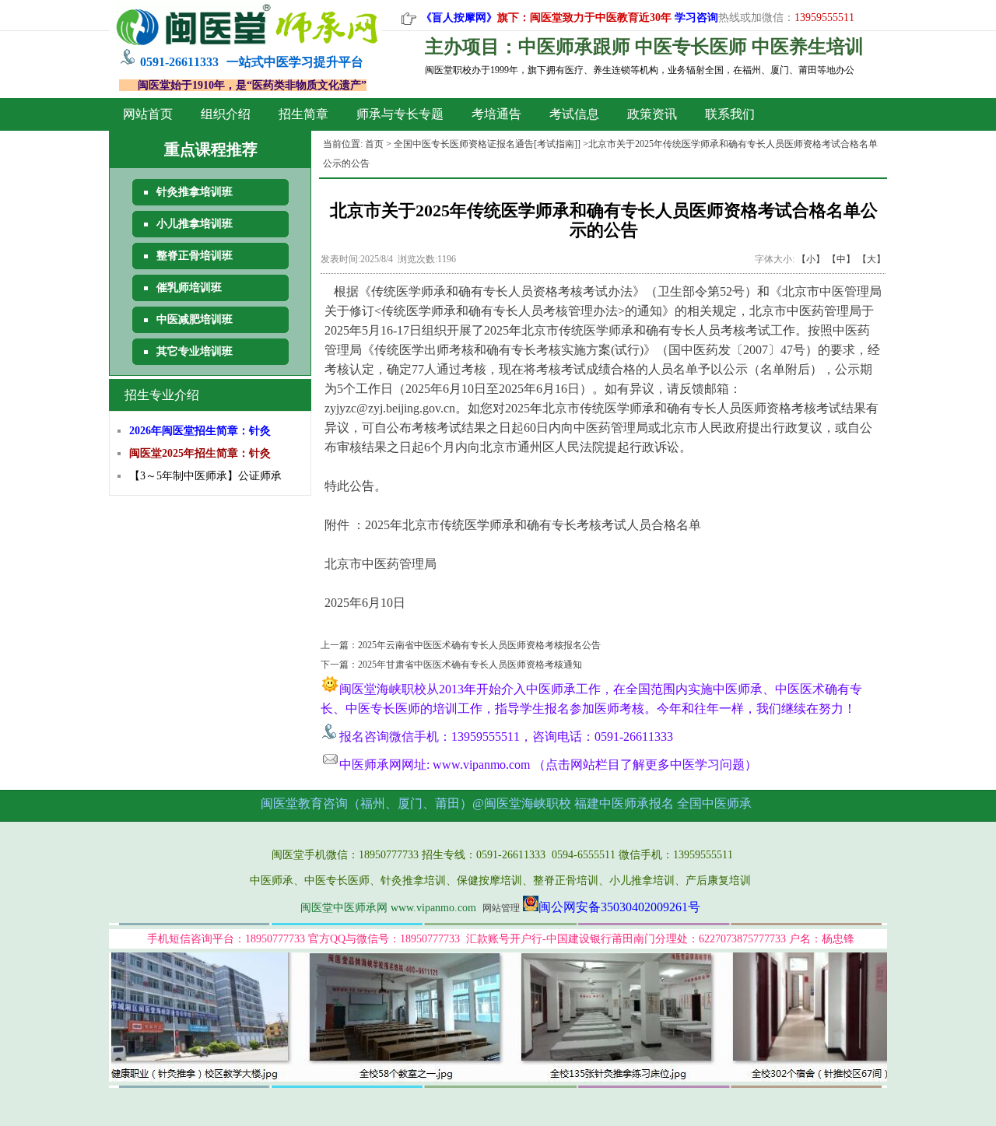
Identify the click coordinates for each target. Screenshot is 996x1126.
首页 (374, 144)
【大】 (871, 259)
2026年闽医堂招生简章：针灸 (200, 431)
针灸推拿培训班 (194, 192)
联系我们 (730, 114)
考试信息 (574, 114)
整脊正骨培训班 (194, 255)
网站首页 (148, 114)
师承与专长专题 (400, 114)
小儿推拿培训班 (194, 224)
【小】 (811, 259)
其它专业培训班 (194, 351)
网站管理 (501, 908)
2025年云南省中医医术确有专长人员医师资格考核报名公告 (479, 645)
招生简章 (303, 114)
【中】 (841, 259)
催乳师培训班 (189, 287)
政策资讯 (652, 114)
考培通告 (496, 114)
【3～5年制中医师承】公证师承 (205, 476)
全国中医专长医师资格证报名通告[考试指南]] (487, 144)
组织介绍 (226, 114)
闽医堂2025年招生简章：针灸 (200, 453)
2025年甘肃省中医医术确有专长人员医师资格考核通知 (470, 664)
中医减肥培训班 (194, 319)
